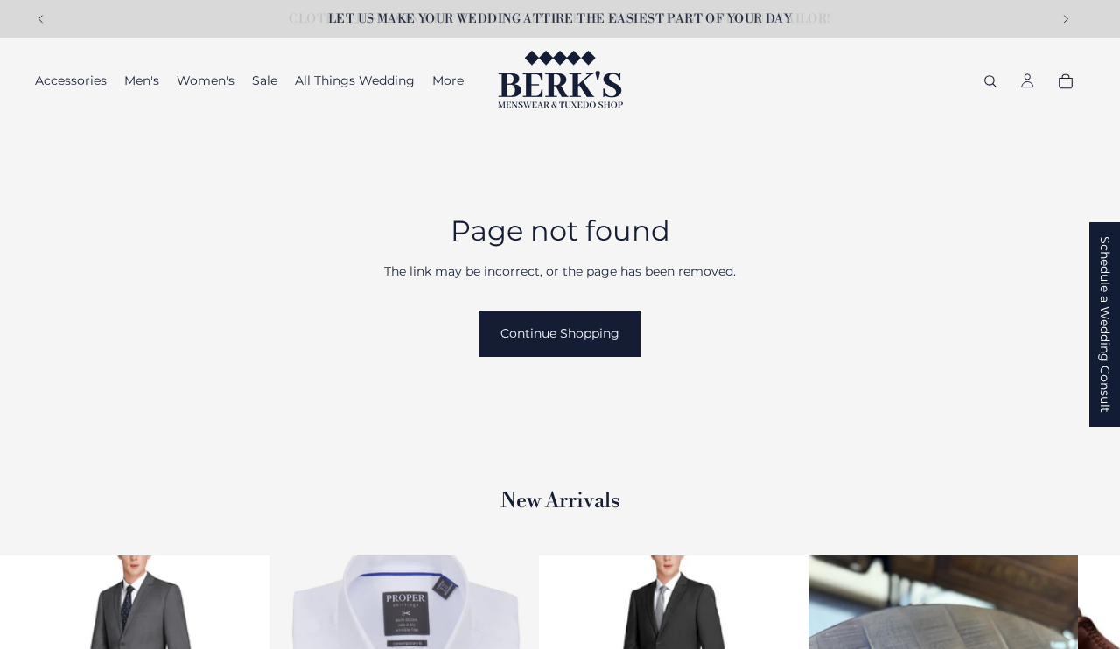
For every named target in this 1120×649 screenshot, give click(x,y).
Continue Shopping (560, 333)
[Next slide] (1065, 19)
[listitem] (448, 81)
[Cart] (1065, 81)
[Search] (990, 81)
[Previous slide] (41, 19)
